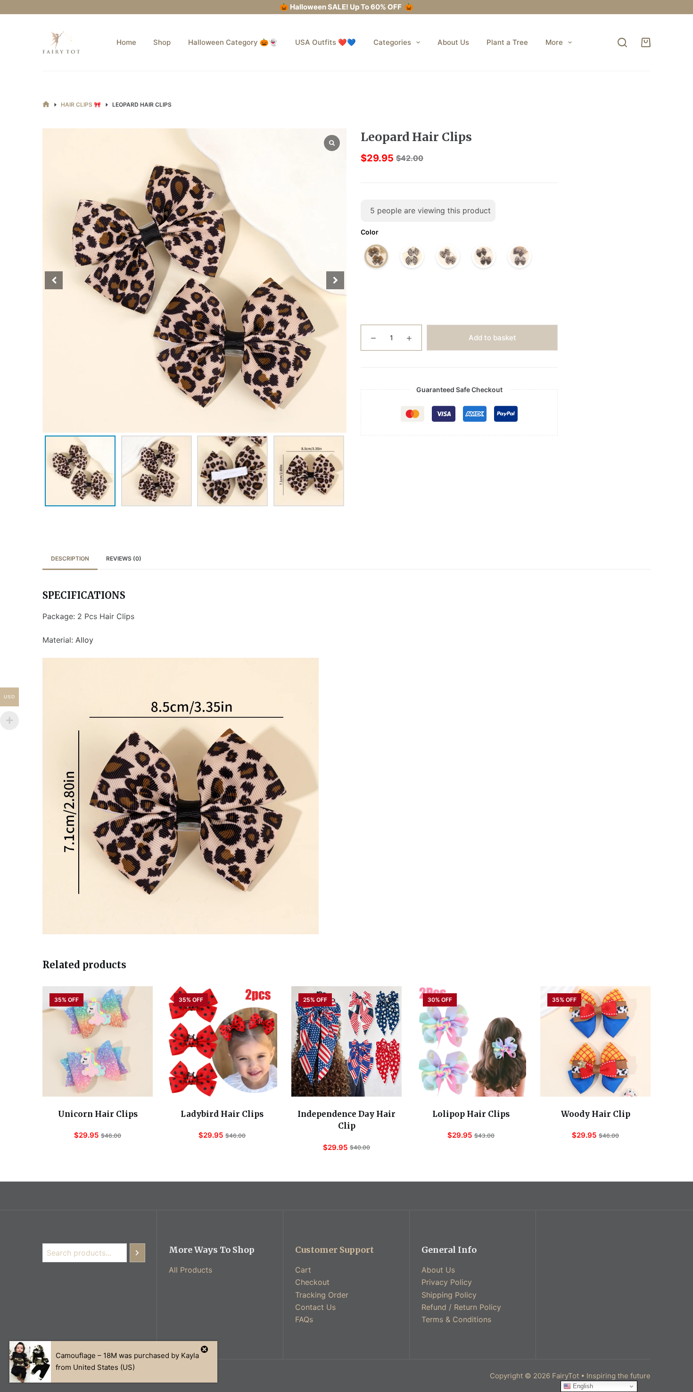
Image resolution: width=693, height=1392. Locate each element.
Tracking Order (321, 1295)
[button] (335, 280)
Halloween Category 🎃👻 (233, 42)
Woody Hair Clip (595, 1114)
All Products (190, 1270)
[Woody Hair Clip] (595, 1041)
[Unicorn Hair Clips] (97, 1041)
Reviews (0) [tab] (123, 558)
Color (370, 232)
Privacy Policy (446, 1282)
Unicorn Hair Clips (98, 1114)
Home (126, 42)
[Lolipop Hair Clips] (471, 1041)
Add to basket (492, 337)
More (554, 42)
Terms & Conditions (456, 1319)
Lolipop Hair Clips (471, 1114)
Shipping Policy (449, 1295)
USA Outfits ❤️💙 (325, 42)
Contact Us (315, 1307)
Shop (162, 42)
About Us (453, 42)
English (582, 1386)
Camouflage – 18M (86, 1355)
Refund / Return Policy (461, 1307)
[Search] (622, 42)
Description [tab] (70, 558)
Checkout (312, 1282)
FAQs (304, 1319)
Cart (303, 1270)
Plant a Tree (507, 42)
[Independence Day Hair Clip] (346, 1041)
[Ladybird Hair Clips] (222, 1041)
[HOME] (46, 104)
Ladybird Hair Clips (222, 1114)
